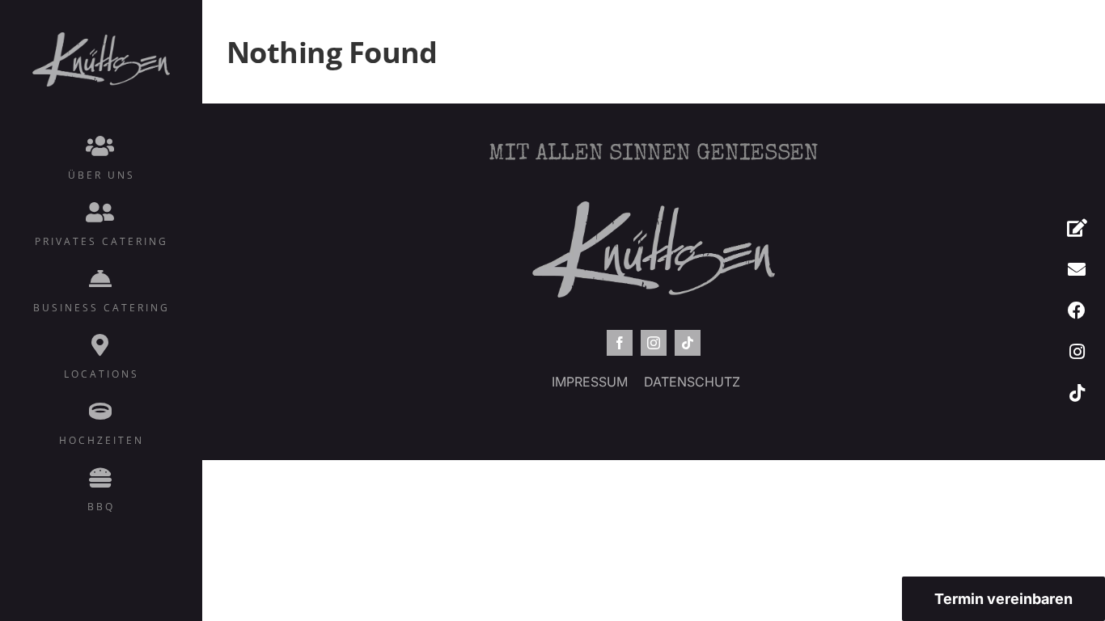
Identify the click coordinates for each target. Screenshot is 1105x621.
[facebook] (620, 343)
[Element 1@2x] (101, 38)
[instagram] (654, 343)
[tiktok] (688, 343)
